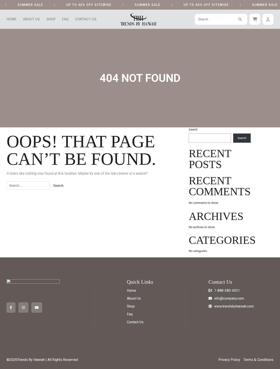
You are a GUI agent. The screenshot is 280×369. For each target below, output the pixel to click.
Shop (51, 19)
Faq (65, 19)
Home (11, 19)
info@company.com (229, 298)
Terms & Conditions (258, 360)
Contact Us (85, 19)
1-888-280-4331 (227, 290)
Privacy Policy (229, 360)
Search (193, 129)
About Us (31, 19)
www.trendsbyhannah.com (234, 306)
